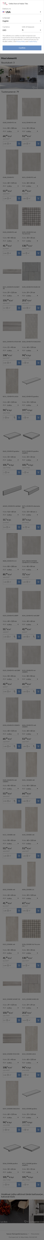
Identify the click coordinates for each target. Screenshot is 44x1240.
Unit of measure (28, 27)
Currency (6, 27)
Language (6, 18)
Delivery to (7, 9)
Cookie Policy (32, 41)
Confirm (22, 48)
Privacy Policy (20, 41)
